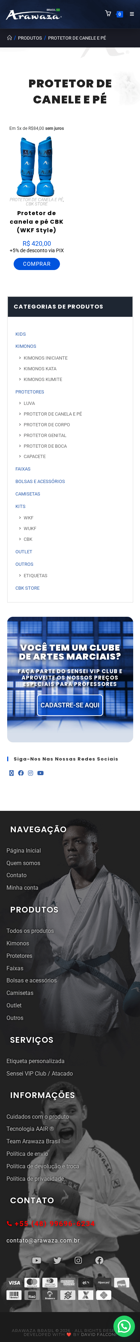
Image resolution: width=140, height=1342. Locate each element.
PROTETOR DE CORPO (47, 424)
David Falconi (99, 1334)
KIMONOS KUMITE (43, 379)
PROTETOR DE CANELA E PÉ (36, 199)
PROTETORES (29, 392)
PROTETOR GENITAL (45, 435)
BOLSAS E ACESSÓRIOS (40, 481)
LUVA (29, 403)
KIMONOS (25, 346)
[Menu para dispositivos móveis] (129, 14)
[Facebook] (21, 773)
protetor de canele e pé (77, 38)
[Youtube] (40, 773)
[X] (11, 773)
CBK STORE (37, 204)
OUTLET (23, 551)
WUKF (30, 528)
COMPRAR (37, 264)
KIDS (20, 334)
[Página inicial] (9, 38)
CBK (28, 539)
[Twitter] (57, 1260)
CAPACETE (35, 456)
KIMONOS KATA (40, 368)
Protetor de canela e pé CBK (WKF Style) (37, 221)
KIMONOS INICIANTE (45, 358)
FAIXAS (23, 469)
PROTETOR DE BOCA (45, 446)
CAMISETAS (27, 494)
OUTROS (24, 564)
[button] (124, 1326)
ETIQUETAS (35, 575)
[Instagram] (30, 773)
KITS (20, 506)
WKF (28, 517)
